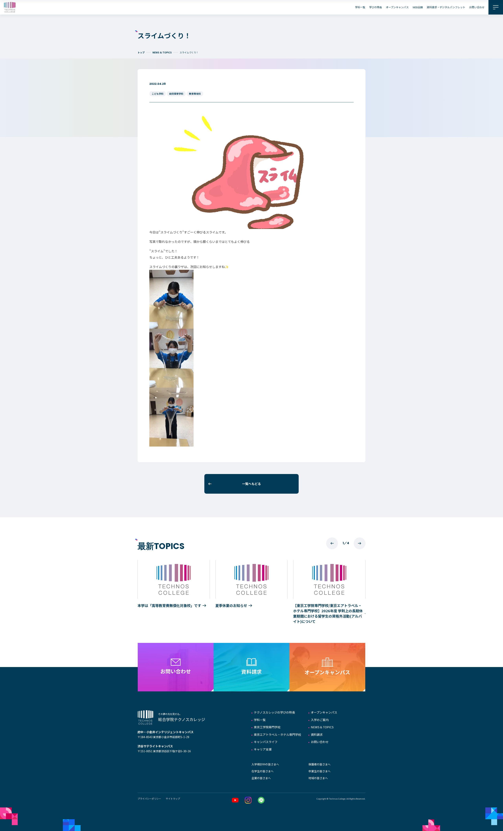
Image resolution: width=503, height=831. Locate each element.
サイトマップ (173, 798)
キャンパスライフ (265, 742)
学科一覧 (360, 7)
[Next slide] (359, 543)
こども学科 (157, 93)
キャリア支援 (263, 749)
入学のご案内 (320, 720)
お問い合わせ (477, 7)
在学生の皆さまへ (263, 771)
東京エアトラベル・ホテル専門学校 (277, 734)
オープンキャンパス (397, 7)
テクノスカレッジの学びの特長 (274, 712)
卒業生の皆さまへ (319, 771)
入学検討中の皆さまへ (265, 764)
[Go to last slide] (332, 543)
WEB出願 (418, 7)
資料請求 (317, 734)
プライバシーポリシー (149, 798)
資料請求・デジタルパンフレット (446, 7)
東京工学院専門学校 (267, 727)
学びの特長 (375, 7)
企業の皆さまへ (261, 778)
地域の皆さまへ (318, 778)
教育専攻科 (195, 93)
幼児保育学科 (176, 93)
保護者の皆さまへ (319, 764)
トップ (141, 52)
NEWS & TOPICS (162, 52)
